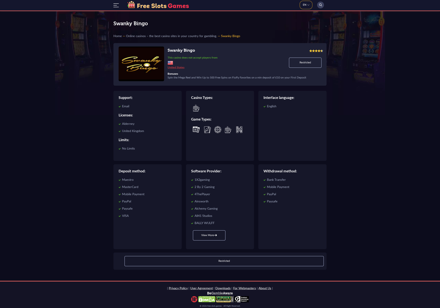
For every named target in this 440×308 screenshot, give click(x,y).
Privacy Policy (178, 288)
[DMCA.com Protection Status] (206, 301)
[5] (321, 50)
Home (117, 36)
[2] (313, 50)
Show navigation (116, 5)
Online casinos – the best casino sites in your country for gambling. (171, 36)
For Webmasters (244, 288)
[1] (310, 50)
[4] (319, 50)
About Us (264, 288)
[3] (316, 50)
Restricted (305, 62)
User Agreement (201, 288)
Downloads (223, 288)
